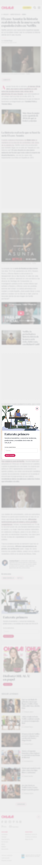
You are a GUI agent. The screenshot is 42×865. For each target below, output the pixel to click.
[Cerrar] (37, 408)
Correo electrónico (10, 447)
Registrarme (10, 455)
